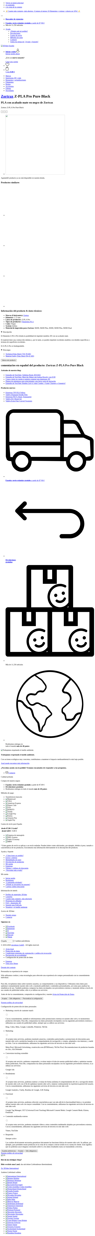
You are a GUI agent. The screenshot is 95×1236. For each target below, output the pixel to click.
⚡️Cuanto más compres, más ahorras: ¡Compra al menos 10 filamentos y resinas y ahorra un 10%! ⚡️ (43, 11)
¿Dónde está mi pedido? (19, 31)
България (18, 1185)
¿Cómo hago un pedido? (15, 856)
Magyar (16, 1201)
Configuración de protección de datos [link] (19, 957)
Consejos (9, 897)
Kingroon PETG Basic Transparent (18, 397)
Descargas (6, 350)
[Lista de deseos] (7, 66)
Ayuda (8, 29)
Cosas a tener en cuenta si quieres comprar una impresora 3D (28, 379)
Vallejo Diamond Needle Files (17, 395)
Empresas (9, 866)
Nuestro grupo (11, 915)
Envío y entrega (11, 858)
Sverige (16, 1218)
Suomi (15, 1216)
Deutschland (21, 1189)
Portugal (17, 1210)
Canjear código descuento (15, 887)
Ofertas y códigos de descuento (17, 868)
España (16, 1191)
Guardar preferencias (9, 1151)
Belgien (16, 1178)
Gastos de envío (16, 35)
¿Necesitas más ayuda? (14, 870)
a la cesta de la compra (14, 7)
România (17, 1233)
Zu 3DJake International (10, 1168)
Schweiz (17, 1223)
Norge (15, 1231)
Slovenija (18, 1212)
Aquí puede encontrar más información (15, 763)
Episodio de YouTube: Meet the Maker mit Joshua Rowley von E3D (30, 377)
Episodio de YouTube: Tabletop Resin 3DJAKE (23, 375)
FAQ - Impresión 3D (13, 903)
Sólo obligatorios (15, 998)
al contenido (10, 5)
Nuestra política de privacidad (12, 1003)
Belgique (17, 1180)
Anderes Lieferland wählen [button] (11, 1172)
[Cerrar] (2, 15)
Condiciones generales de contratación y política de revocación (28, 953)
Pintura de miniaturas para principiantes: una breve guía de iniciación (31, 381)
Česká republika (26, 1187)
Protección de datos (13, 951)
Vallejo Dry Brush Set (14, 399)
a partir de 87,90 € (25, 23)
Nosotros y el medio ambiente (16, 907)
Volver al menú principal (15, 3)
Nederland (19, 1204)
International (21, 1176)
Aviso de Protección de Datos (63, 994)
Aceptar (4, 998)
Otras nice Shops (12, 963)
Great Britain (22, 1220)
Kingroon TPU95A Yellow (15, 393)
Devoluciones (15, 33)
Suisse (15, 1225)
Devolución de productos (15, 862)
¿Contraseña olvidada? (14, 882)
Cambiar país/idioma (22, 941)
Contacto (13, 40)
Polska (15, 1208)
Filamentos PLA (28, 322)
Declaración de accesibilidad (16, 955)
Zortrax (7, 96)
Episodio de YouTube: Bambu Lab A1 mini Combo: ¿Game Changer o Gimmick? (36, 383)
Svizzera (17, 1227)
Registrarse (10, 880)
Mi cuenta (9, 864)
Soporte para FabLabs (14, 905)
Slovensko (19, 1214)
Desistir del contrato (8, 967)
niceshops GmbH (17, 945)
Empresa (9, 961)
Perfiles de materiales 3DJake (16, 895)
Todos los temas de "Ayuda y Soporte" (24, 42)
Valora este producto (9, 360)
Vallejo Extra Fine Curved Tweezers (19, 401)
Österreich (19, 1206)
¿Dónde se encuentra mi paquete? (18, 885)
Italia (13, 1199)
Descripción (7, 332)
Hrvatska (17, 1195)
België (15, 1183)
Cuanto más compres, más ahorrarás (19, 899)
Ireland (15, 1197)
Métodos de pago (16, 38)
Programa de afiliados (13, 901)
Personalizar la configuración (32, 998)
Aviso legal (10, 949)
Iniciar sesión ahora (13, 54)
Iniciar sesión (10, 878)
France (15, 1193)
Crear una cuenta (12, 62)
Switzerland (21, 1229)
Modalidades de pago (13, 860)
